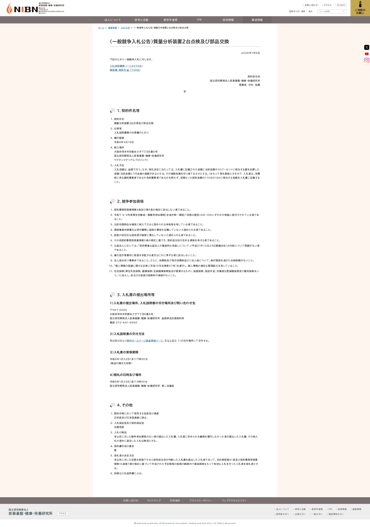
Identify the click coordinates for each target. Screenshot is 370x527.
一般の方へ (317, 514)
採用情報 (228, 20)
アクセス (328, 5)
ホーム (101, 28)
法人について (112, 20)
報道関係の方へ (336, 514)
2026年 (125, 28)
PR (199, 20)
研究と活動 (141, 20)
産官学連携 (170, 20)
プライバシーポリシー (200, 500)
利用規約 (175, 500)
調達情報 (257, 20)
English (341, 5)
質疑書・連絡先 (125, 70)
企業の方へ (300, 514)
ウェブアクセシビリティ (234, 500)
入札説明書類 (126, 66)
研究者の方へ (282, 514)
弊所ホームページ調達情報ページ (145, 341)
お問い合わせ (311, 5)
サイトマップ (154, 500)
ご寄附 (360, 11)
